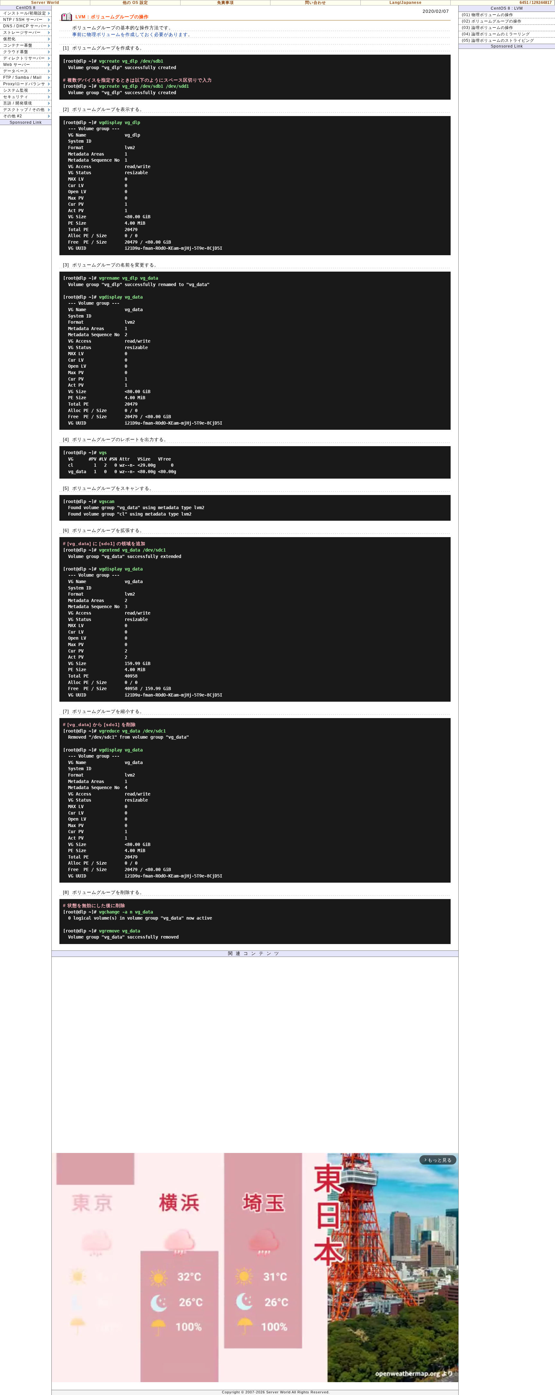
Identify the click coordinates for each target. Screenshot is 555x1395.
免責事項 (225, 2)
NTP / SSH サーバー (23, 20)
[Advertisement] (255, 1056)
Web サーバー (16, 65)
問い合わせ (315, 2)
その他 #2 (12, 116)
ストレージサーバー (22, 32)
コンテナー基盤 (17, 45)
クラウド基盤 (15, 52)
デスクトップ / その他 (24, 110)
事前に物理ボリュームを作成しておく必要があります (130, 34)
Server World (45, 2)
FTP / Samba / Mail (22, 77)
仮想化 (9, 39)
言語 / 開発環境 (17, 103)
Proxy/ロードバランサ (24, 84)
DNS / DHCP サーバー (25, 26)
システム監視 (15, 90)
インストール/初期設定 (24, 13)
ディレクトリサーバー (24, 58)
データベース (15, 71)
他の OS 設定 (135, 2)
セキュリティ (15, 97)
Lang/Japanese (406, 2)
